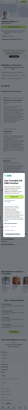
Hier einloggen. (7, 201)
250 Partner (16, 206)
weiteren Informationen (12, 219)
